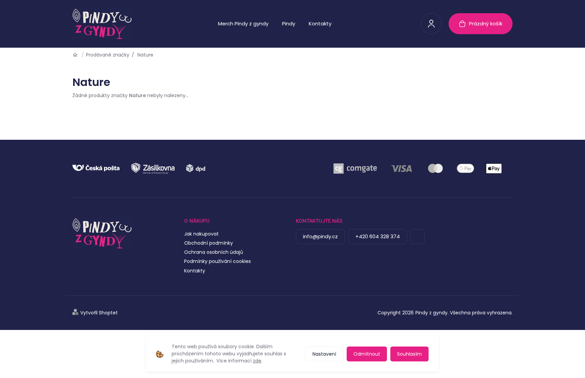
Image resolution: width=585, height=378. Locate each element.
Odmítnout (366, 354)
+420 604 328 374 (377, 236)
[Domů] (77, 55)
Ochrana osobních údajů (213, 252)
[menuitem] (243, 24)
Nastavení (324, 354)
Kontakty (194, 270)
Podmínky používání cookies (217, 261)
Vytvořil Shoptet (99, 312)
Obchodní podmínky (208, 243)
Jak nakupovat (201, 233)
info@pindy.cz (320, 236)
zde (257, 360)
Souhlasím (409, 354)
